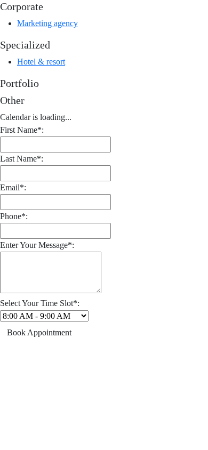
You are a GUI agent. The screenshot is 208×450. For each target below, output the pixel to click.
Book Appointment (39, 332)
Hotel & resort (41, 61)
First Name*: (22, 129)
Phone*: (14, 216)
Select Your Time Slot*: (39, 303)
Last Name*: (21, 158)
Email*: (13, 187)
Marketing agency (47, 23)
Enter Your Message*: (37, 245)
